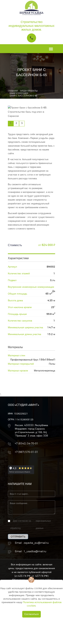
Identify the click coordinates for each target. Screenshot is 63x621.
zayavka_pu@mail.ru (36, 543)
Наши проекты (29, 90)
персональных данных (43, 524)
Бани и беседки (19, 93)
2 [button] (16, 123)
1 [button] (11, 123)
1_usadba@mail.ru (35, 551)
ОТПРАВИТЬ (18, 536)
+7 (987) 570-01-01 (26, 452)
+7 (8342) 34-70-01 (26, 443)
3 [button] (22, 123)
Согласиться (31, 614)
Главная (13, 90)
